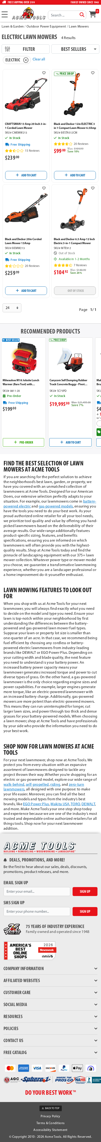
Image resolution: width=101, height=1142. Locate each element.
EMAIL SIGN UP (16, 882)
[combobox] (67, 15)
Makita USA (59, 804)
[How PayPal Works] (64, 1068)
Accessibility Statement (50, 1130)
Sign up (85, 891)
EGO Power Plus (36, 804)
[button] (44, 73)
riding (55, 784)
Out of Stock (76, 291)
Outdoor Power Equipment (46, 26)
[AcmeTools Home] (28, 13)
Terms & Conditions (50, 1123)
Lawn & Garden (13, 26)
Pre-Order (26, 442)
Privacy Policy (50, 1116)
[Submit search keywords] (82, 14)
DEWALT (88, 804)
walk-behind (14, 784)
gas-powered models (56, 506)
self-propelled (37, 784)
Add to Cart (28, 175)
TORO (75, 804)
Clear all (39, 59)
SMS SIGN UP (14, 902)
